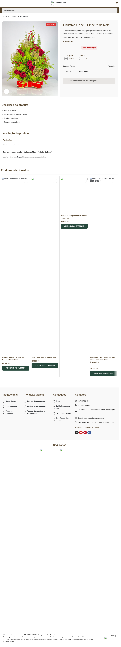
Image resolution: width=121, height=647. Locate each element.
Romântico (24, 16)
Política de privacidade (36, 406)
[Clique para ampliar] (6, 91)
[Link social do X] (101, 71)
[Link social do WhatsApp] (112, 71)
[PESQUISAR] (114, 10)
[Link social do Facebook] (98, 71)
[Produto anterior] (109, 16)
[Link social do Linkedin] (110, 71)
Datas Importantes (63, 413)
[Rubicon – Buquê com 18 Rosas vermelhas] (74, 196)
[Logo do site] (59, 3)
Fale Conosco (11, 406)
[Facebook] (89, 432)
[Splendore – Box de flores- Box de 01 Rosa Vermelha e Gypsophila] (103, 266)
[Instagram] (77, 432)
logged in (21, 157)
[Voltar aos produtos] (112, 16)
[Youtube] (81, 432)
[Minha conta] (111, 3)
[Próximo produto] (114, 16)
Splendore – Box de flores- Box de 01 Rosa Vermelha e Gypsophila (102, 360)
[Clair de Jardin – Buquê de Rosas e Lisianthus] (15, 266)
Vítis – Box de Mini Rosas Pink (44, 357)
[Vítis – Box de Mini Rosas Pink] (45, 266)
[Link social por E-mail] (104, 71)
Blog (58, 401)
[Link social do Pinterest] (107, 71)
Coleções (13, 16)
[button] (15, 368)
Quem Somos (11, 401)
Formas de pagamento (36, 401)
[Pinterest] (85, 432)
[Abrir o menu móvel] (3, 3)
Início (5, 16)
